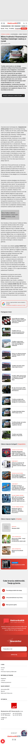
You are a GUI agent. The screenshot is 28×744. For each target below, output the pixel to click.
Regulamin (3, 678)
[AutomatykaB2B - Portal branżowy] (14, 736)
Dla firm (24, 28)
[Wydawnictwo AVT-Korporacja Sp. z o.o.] (14, 705)
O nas (2, 669)
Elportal (3, 691)
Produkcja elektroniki (5, 26)
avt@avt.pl (4, 717)
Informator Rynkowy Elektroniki (8, 671)
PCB (12, 26)
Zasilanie (23, 26)
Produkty (11, 28)
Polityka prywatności (6, 682)
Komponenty (17, 26)
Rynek (2, 28)
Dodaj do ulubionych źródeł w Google (12, 95)
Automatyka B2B (5, 689)
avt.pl (2, 719)
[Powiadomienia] (3, 741)
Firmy (6, 28)
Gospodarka (18, 28)
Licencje (3, 680)
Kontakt (3, 667)
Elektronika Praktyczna (6, 693)
